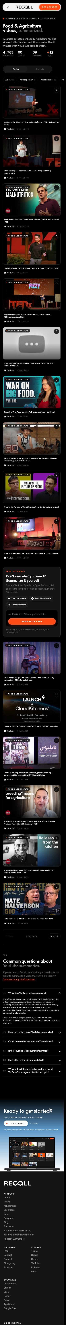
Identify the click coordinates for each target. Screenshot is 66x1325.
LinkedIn (35, 1267)
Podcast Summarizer (14, 1239)
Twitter (34, 1251)
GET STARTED (17, 1123)
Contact (8, 1255)
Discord (35, 1259)
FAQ (6, 1251)
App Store (9, 1304)
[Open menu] (8, 7)
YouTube (35, 1263)
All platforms (10, 1284)
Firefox (7, 1296)
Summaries (9, 1226)
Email (34, 1272)
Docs (6, 1214)
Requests (8, 1259)
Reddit (34, 1255)
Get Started (50, 7)
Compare (8, 1218)
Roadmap (8, 1267)
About (7, 1198)
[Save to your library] (56, 90)
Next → (54, 936)
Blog (6, 1222)
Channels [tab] (39, 69)
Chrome (8, 1288)
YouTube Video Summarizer (17, 1230)
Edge (6, 1292)
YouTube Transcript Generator (19, 1235)
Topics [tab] (16, 69)
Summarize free (31, 621)
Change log (9, 1263)
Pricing (7, 1202)
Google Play (10, 1308)
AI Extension (10, 1206)
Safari (7, 1300)
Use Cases (9, 1210)
